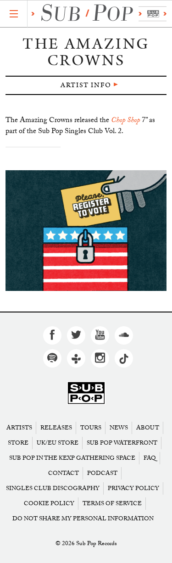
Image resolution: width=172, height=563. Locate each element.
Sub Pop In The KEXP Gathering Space (72, 458)
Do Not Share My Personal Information (83, 519)
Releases (56, 428)
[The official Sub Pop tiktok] (124, 358)
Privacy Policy (133, 488)
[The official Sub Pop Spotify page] (52, 358)
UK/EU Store (57, 443)
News (119, 428)
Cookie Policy (49, 503)
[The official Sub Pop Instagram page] (100, 358)
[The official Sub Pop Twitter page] (76, 335)
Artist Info (86, 85)
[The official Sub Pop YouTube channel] (100, 335)
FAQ (150, 458)
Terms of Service (112, 503)
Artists (19, 428)
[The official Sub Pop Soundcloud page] (124, 335)
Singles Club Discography (53, 488)
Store (18, 443)
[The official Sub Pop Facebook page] (52, 335)
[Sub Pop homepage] (97, 14)
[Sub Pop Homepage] (86, 393)
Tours (90, 428)
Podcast (102, 473)
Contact (63, 473)
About (147, 428)
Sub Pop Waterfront (122, 443)
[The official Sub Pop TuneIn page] (76, 358)
